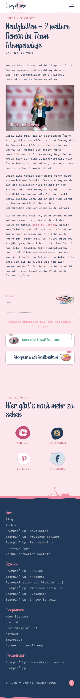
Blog (11, 18)
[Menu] (71, 6)
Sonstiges (27, 18)
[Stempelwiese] (16, 6)
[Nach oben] (71, 683)
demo (9, 302)
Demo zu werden (44, 225)
